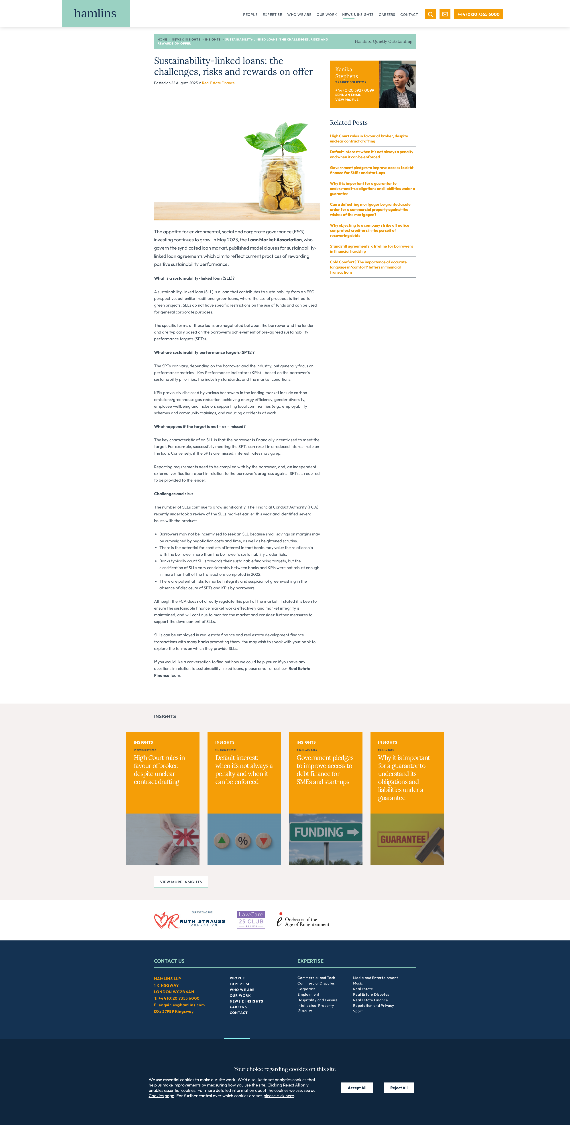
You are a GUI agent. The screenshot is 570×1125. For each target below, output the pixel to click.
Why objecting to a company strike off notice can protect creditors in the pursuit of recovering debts (369, 230)
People (250, 14)
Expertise (272, 14)
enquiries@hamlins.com (182, 1004)
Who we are (299, 14)
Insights (212, 39)
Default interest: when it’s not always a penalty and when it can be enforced (371, 154)
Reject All (399, 1087)
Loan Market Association (274, 239)
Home (162, 39)
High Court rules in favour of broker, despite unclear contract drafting (369, 138)
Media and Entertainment (375, 977)
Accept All (357, 1087)
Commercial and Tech (316, 977)
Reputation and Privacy (373, 1005)
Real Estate (363, 989)
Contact (409, 14)
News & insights (358, 14)
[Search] (430, 14)
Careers (387, 14)
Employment (308, 994)
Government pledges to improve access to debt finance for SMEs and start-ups (371, 170)
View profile (346, 100)
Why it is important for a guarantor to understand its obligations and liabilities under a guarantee (372, 188)
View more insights (181, 882)
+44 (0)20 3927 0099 (354, 90)
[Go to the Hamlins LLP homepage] (96, 13)
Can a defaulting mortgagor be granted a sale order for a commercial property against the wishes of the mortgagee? (370, 209)
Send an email (348, 95)
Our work (327, 14)
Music (358, 983)
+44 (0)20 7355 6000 (479, 14)
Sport (358, 1011)
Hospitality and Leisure (317, 1000)
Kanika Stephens (346, 73)
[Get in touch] (445, 14)
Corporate (306, 989)
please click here (279, 1095)
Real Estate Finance (218, 82)
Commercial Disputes (316, 983)
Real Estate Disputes (371, 994)
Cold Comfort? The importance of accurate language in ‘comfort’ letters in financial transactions (368, 267)
